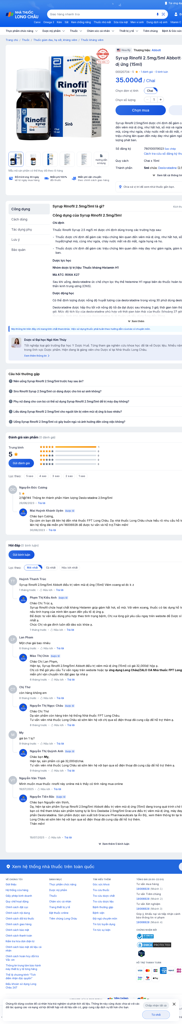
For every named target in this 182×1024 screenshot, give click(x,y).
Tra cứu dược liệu (103, 901)
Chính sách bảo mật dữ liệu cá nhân (23, 948)
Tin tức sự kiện (101, 929)
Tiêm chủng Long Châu (63, 918)
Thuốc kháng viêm (92, 39)
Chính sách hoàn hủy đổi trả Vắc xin (22, 958)
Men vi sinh (137, 22)
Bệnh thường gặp (103, 907)
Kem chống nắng (81, 22)
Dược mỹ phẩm (58, 890)
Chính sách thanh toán (19, 935)
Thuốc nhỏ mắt (102, 22)
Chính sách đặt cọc (17, 907)
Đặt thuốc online (58, 912)
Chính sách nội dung (18, 912)
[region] (59, 98)
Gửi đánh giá (21, 463)
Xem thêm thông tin (35, 355)
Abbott (156, 50)
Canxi (37, 22)
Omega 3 (48, 22)
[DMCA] (154, 944)
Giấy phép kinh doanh (19, 895)
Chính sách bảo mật (17, 929)
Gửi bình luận (21, 554)
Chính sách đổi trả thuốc (20, 918)
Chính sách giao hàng (18, 924)
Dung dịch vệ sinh (157, 22)
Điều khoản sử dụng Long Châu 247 (21, 985)
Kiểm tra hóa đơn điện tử (20, 941)
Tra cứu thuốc (101, 890)
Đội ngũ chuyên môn (105, 918)
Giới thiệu (11, 884)
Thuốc (26, 39)
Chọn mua (140, 110)
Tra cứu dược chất (104, 895)
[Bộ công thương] (145, 936)
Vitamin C (175, 22)
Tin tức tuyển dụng (104, 924)
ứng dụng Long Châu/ (124, 670)
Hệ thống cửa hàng (17, 890)
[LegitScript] (154, 953)
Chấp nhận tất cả (156, 1005)
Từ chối (156, 1014)
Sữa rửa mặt (121, 22)
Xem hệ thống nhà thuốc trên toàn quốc (53, 866)
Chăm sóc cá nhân (60, 901)
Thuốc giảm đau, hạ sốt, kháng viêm (55, 39)
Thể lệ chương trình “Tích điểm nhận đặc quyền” (21, 976)
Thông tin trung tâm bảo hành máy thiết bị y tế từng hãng (23, 967)
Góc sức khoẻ (101, 884)
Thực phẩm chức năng (62, 884)
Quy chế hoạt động (17, 901)
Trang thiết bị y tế (59, 907)
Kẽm (59, 22)
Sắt (66, 22)
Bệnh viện (98, 912)
